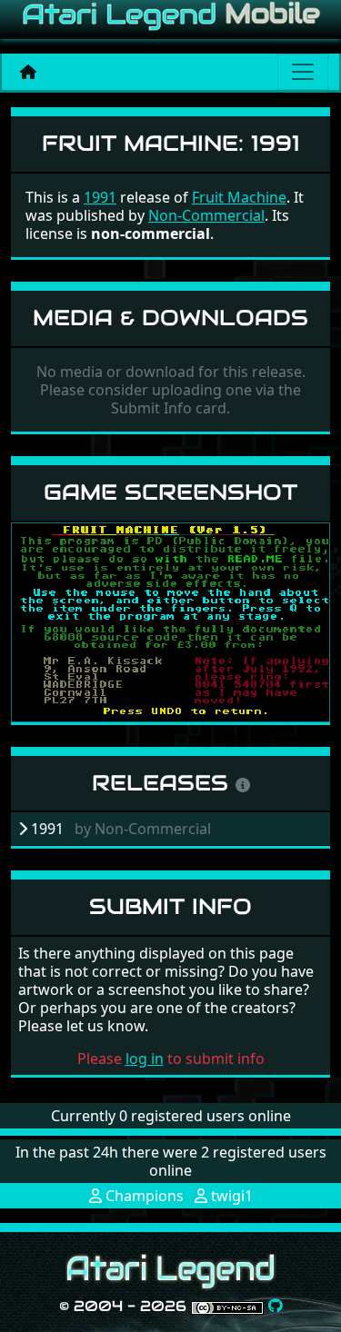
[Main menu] (302, 72)
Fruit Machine (239, 197)
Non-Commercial (206, 215)
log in (144, 1059)
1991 (100, 197)
